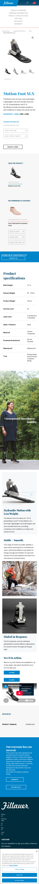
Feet (30, 31)
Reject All (19, 875)
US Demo (12, 672)
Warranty (18, 24)
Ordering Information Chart (11, 125)
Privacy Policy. (13, 865)
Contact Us (13, 258)
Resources (18, 21)
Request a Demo (12, 147)
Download (30, 724)
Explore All (6, 31)
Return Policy (16, 787)
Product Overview (18, 10)
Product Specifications (18, 16)
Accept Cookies (19, 880)
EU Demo (12, 680)
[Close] (37, 851)
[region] (19, 866)
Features (18, 18)
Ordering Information (18, 13)
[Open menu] (27, 2)
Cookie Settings (19, 869)
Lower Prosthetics (19, 31)
